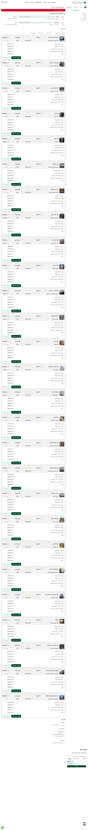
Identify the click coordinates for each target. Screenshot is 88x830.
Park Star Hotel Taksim (53, 192)
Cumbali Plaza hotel (54, 218)
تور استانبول (69, 7)
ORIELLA (56, 142)
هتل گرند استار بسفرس (53, 290)
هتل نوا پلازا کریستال (54, 468)
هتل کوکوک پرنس (54, 88)
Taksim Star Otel (54, 243)
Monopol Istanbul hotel (53, 167)
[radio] (58, 32)
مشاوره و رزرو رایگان (16, 57)
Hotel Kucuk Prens (54, 91)
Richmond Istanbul (54, 623)
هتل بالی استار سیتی (54, 62)
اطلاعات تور (84, 17)
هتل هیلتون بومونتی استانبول (52, 696)
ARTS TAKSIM (55, 522)
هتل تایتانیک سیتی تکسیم (52, 645)
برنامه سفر (84, 14)
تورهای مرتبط (83, 19)
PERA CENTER (55, 268)
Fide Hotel (56, 116)
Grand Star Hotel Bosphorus (52, 294)
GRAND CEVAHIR (55, 598)
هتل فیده (56, 113)
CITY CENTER (55, 370)
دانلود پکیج (76, 10)
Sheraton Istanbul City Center (52, 674)
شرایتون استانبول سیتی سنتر (52, 670)
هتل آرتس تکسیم (54, 518)
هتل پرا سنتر (55, 265)
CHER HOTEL (55, 496)
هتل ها (84, 15)
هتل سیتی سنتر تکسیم (53, 366)
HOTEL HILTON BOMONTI (53, 699)
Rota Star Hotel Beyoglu (53, 40)
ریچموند (56, 620)
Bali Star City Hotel (54, 66)
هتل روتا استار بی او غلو (53, 37)
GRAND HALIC (55, 395)
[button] (76, 766)
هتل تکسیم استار (54, 240)
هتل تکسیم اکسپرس (54, 442)
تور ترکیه (76, 7)
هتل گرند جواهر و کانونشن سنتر (51, 594)
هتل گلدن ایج (55, 544)
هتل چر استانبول (54, 493)
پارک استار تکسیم (54, 189)
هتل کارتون (56, 417)
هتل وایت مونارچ (54, 316)
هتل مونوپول (55, 164)
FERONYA (56, 344)
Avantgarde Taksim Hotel (53, 572)
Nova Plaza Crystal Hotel (53, 471)
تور (80, 7)
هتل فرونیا (56, 341)
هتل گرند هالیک (55, 392)
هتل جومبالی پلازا (54, 214)
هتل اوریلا (56, 138)
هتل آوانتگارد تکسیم (54, 569)
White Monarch (55, 319)
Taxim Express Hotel (54, 446)
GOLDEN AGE (55, 547)
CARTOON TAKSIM (54, 420)
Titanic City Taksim (54, 648)
